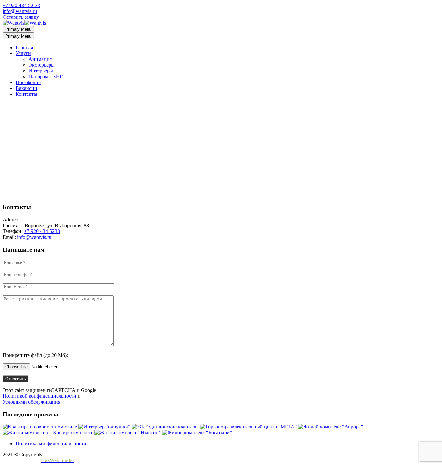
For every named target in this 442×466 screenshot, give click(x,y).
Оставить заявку (21, 17)
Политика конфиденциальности (51, 443)
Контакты (26, 94)
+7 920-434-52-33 (21, 5)
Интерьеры (40, 70)
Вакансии (26, 88)
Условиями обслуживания (31, 402)
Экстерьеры (41, 65)
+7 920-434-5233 (42, 231)
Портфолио (28, 82)
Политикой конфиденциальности (39, 396)
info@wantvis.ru (20, 11)
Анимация (40, 59)
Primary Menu (18, 29)
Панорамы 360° (45, 76)
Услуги (23, 53)
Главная (24, 47)
